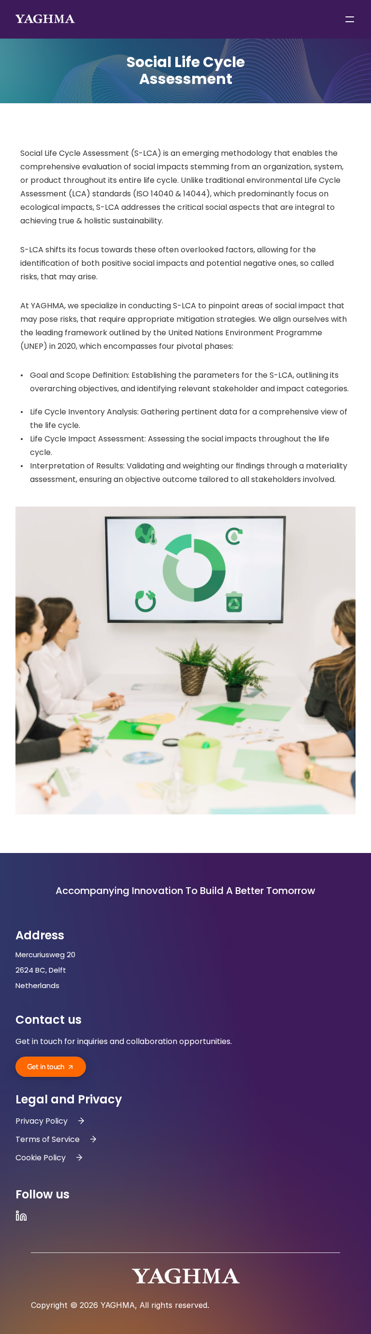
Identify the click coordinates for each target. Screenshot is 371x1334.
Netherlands (37, 985)
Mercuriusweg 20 (46, 954)
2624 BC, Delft (41, 970)
